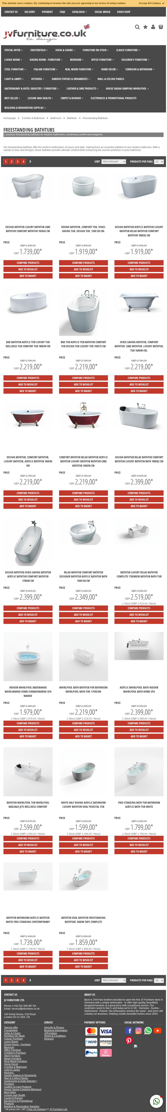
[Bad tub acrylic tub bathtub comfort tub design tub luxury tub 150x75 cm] (83, 335)
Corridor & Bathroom (15, 1067)
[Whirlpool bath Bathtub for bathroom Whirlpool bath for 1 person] (83, 680)
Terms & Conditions (55, 1035)
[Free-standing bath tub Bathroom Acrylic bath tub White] (139, 795)
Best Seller (10, 1092)
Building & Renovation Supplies (21, 1106)
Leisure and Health (14, 1095)
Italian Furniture (12, 1058)
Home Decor (11, 1064)
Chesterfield (11, 1030)
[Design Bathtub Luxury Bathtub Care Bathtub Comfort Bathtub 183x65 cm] (28, 198)
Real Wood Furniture (15, 1061)
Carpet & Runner (13, 1098)
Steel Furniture (12, 1055)
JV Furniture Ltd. (58, 1109)
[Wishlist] (145, 27)
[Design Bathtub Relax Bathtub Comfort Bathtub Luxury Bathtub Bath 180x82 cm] (139, 429)
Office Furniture (12, 1050)
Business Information (55, 1030)
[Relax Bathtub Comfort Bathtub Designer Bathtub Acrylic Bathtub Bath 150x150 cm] (83, 544)
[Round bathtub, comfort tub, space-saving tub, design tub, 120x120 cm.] (83, 198)
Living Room (11, 1041)
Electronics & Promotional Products (18, 1102)
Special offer (11, 1027)
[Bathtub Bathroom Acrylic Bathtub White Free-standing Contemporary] (28, 889)
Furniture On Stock (14, 1035)
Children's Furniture (15, 1052)
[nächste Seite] (30, 161)
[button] (156, 1101)
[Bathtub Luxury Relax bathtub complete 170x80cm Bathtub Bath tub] (139, 544)
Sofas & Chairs (12, 1033)
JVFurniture (50, 1033)
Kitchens (9, 1072)
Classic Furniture (13, 1038)
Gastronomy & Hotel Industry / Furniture (20, 1082)
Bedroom (9, 1047)
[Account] (153, 27)
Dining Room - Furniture (17, 1044)
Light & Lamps (12, 1069)
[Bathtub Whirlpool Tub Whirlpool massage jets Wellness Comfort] (28, 795)
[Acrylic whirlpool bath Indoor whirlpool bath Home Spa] (139, 659)
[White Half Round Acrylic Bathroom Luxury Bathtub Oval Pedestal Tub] (83, 795)
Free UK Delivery (36, 1109)
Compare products (28, 263)
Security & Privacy (54, 1027)
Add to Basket (28, 276)
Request (49, 1038)
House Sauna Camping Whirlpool (22, 1089)
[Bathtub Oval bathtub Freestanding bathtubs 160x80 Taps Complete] (83, 889)
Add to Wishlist (27, 269)
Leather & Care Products (17, 1086)
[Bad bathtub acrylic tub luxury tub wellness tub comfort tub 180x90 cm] (28, 313)
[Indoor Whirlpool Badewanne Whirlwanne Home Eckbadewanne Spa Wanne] (28, 680)
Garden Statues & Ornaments (20, 1075)
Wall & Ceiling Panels (16, 1078)
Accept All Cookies (150, 3)
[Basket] (161, 27)
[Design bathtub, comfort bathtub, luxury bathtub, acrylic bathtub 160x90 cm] (28, 429)
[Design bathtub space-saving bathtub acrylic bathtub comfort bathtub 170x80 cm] (28, 565)
